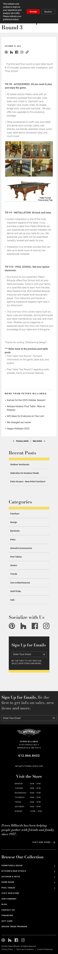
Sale (12, 600)
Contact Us (8, 910)
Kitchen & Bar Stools (13, 871)
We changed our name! (19, 422)
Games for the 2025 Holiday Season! (26, 400)
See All (55, 866)
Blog (4, 904)
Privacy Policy (7, 949)
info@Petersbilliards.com (29, 766)
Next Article (37, 441)
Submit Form (44, 654)
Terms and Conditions (25, 949)
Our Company (9, 899)
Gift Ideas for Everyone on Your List (25, 416)
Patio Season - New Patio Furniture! (28, 481)
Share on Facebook (16, 52)
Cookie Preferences (45, 949)
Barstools (15, 531)
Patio (12, 539)
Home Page (29, 734)
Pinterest (6, 52)
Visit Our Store (41, 842)
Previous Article (22, 441)
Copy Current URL (27, 52)
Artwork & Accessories (21, 548)
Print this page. (32, 52)
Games (13, 565)
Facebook (35, 626)
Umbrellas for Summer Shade (24, 473)
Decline (48, 12)
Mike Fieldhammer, (17, 291)
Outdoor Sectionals (19, 464)
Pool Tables (16, 557)
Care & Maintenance (20, 582)
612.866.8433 (29, 755)
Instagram (21, 52)
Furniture (14, 513)
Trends (13, 574)
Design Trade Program (14, 926)
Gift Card (6, 921)
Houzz (11, 52)
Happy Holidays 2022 (18, 428)
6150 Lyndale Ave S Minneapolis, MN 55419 (29, 745)
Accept (33, 11)
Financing (7, 915)
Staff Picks (15, 591)
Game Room (7, 882)
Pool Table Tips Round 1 (20, 356)
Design (13, 522)
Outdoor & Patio (10, 876)
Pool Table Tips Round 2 (20, 369)
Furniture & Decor (12, 865)
